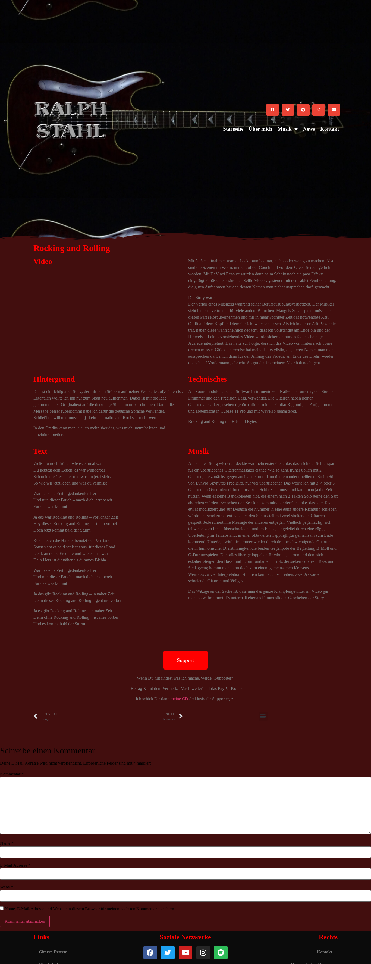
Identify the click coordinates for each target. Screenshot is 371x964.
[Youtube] (185, 952)
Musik (285, 129)
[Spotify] (221, 952)
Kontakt (329, 129)
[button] (272, 110)
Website (7, 887)
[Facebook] (150, 952)
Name (7, 843)
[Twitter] (168, 952)
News (309, 129)
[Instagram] (203, 952)
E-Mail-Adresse (15, 865)
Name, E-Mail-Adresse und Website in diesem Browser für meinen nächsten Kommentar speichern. (90, 909)
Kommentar (12, 774)
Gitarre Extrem (53, 952)
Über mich (260, 129)
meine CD (179, 698)
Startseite (233, 129)
